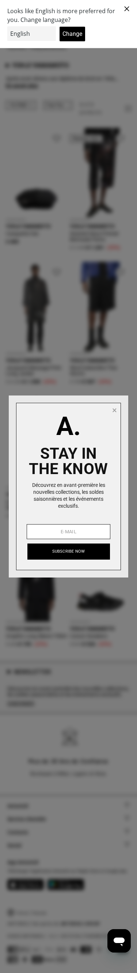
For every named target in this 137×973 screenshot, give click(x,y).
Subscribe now (68, 551)
